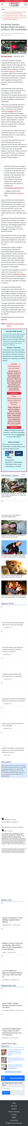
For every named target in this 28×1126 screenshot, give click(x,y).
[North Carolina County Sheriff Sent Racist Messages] (14, 714)
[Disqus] (14, 835)
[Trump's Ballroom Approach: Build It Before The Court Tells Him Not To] (13, 961)
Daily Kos (4, 319)
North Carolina (19, 324)
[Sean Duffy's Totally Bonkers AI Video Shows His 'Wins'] (13, 994)
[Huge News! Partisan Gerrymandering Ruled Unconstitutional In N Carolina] (14, 689)
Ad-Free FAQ (21, 435)
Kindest (9, 457)
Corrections (14, 1120)
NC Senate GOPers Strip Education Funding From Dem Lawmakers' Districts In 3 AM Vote (12, 649)
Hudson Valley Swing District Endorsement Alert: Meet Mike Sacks (16, 1059)
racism (9, 326)
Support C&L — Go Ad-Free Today (14, 1)
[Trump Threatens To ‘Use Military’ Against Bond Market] (13, 909)
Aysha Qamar (7, 56)
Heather (4, 952)
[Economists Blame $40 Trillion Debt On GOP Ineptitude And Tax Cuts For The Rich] (13, 1020)
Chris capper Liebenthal (8, 1010)
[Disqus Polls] (14, 797)
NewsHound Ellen (6, 925)
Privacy (14, 1114)
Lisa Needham (5, 979)
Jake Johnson (5, 1037)
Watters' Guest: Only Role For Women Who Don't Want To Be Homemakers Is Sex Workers (12, 946)
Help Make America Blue (13, 1072)
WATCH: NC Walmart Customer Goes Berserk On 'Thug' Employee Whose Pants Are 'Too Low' (13, 750)
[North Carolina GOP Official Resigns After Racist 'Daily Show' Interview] (14, 613)
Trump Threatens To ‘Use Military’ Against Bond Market (12, 920)
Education (10, 324)
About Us (14, 1106)
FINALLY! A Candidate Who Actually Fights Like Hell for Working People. (15, 1066)
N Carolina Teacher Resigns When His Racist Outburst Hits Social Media (14, 27)
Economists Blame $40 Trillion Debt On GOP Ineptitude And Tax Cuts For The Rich (12, 1031)
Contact (14, 1109)
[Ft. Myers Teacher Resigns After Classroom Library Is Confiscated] (14, 664)
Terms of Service (6, 774)
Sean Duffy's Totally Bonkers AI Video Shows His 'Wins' (12, 1005)
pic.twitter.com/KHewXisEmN (14, 188)
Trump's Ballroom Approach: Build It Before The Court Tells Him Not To (12, 973)
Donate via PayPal (19, 453)
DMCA (14, 1117)
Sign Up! (6, 1093)
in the (8, 111)
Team (14, 1103)
